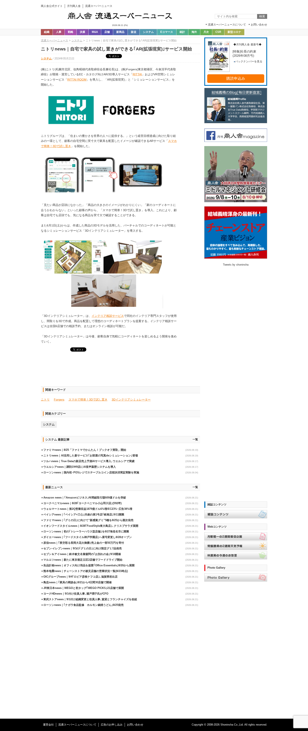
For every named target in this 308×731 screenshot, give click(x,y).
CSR (218, 32)
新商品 (120, 32)
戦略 (70, 32)
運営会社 (48, 724)
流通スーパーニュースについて (77, 724)
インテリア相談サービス (108, 315)
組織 (46, 32)
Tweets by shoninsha (235, 264)
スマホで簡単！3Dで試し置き (88, 399)
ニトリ (45, 399)
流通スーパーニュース (54, 40)
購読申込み (235, 78)
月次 (206, 32)
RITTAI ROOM (77, 79)
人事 (58, 32)
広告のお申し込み (112, 724)
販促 (133, 32)
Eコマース (166, 32)
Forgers (59, 399)
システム (148, 32)
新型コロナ (234, 32)
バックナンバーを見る (248, 61)
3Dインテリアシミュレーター (131, 399)
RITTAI (137, 74)
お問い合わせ (135, 724)
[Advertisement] (120, 371)
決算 (82, 32)
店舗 (107, 32)
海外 (194, 32)
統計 (182, 32)
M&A (95, 32)
